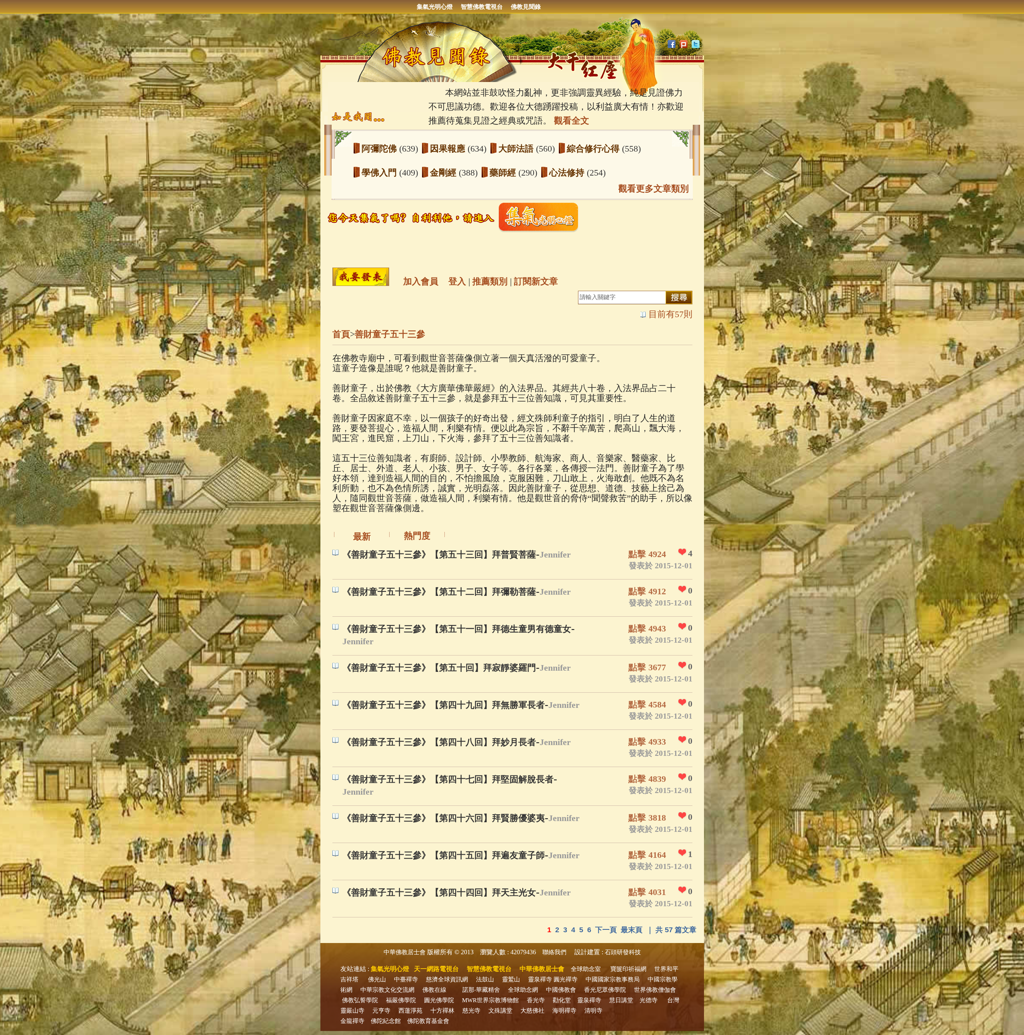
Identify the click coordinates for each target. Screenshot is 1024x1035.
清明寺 (593, 1010)
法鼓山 (485, 979)
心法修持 (568, 173)
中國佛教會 (561, 990)
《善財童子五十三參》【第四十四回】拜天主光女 (439, 892)
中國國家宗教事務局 (613, 979)
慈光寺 (471, 1010)
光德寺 (649, 1000)
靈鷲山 (511, 979)
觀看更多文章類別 (653, 189)
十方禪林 (442, 1010)
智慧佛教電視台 (482, 7)
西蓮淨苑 (410, 1010)
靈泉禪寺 (540, 979)
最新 (362, 536)
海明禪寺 (564, 1010)
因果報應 (449, 149)
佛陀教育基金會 (428, 1021)
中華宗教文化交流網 (387, 990)
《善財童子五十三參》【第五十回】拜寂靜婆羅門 (439, 668)
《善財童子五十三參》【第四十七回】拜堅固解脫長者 (448, 779)
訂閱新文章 (536, 281)
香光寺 (536, 1000)
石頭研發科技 (623, 952)
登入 (457, 281)
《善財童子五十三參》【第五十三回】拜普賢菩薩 (439, 554)
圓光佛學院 (439, 1000)
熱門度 (417, 536)
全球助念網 (523, 990)
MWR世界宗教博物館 (490, 1000)
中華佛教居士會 (405, 952)
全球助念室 (586, 969)
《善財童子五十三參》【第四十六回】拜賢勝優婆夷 (443, 818)
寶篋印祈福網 (628, 969)
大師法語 (517, 149)
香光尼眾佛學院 (605, 990)
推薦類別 (490, 281)
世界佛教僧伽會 (655, 990)
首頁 (341, 334)
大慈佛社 (532, 1010)
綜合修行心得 (594, 149)
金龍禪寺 (352, 1021)
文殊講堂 (500, 1010)
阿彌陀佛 (380, 149)
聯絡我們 (554, 952)
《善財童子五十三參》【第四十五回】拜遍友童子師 (443, 855)
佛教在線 (434, 990)
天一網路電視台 (436, 968)
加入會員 (420, 281)
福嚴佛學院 (401, 1000)
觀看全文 (571, 121)
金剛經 (444, 173)
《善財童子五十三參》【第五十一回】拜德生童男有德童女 (456, 629)
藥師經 (504, 173)
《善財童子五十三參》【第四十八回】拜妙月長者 (439, 742)
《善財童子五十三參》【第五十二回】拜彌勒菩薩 (439, 592)
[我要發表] (360, 277)
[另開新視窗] (455, 230)
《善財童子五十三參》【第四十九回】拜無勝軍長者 (443, 705)
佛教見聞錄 (526, 7)
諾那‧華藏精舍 (481, 990)
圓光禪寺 (566, 979)
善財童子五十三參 (390, 334)
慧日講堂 (621, 1000)
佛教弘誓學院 (360, 1000)
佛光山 (377, 979)
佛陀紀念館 (386, 1021)
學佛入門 (380, 173)
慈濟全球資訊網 (447, 979)
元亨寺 (381, 1010)
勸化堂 (562, 1000)
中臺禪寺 (406, 979)
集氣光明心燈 (435, 7)
